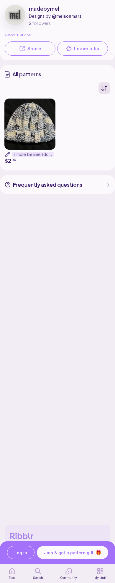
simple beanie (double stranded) (34, 154)
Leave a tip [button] (86, 48)
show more (15, 34)
